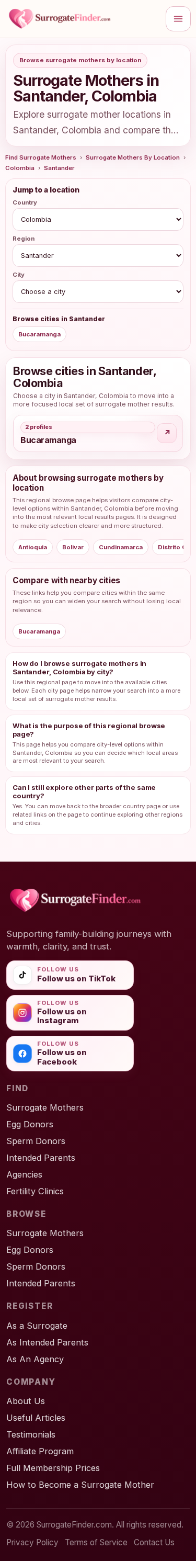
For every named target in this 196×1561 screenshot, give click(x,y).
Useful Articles (35, 1417)
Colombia (19, 168)
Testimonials (30, 1434)
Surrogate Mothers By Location (133, 157)
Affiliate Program (40, 1451)
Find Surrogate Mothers (40, 157)
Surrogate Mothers (45, 1107)
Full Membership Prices (53, 1468)
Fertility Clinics (35, 1191)
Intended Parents (40, 1157)
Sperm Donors (35, 1141)
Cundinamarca (121, 547)
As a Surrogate (36, 1325)
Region (23, 238)
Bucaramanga (39, 334)
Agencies (24, 1174)
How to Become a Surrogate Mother (80, 1484)
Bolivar (73, 547)
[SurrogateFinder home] (82, 18)
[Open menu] (178, 18)
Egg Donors (29, 1124)
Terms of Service (96, 1542)
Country (25, 202)
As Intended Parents (47, 1342)
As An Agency (35, 1359)
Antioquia (32, 547)
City (19, 274)
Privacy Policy (32, 1542)
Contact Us (154, 1542)
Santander (59, 168)
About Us (25, 1401)
